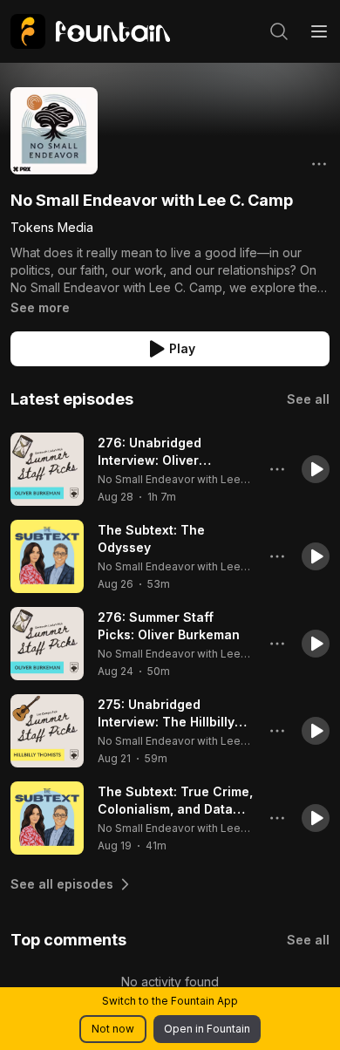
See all (308, 399)
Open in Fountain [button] (207, 1028)
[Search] (279, 31)
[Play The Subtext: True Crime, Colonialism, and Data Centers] (47, 818)
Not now (113, 1028)
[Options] (319, 163)
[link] (90, 31)
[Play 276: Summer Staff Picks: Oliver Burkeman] (47, 643)
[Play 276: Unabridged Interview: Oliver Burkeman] (47, 469)
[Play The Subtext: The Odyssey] (47, 556)
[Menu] (319, 31)
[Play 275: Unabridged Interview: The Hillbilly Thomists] (47, 730)
